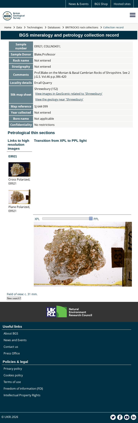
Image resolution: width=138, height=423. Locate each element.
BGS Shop (101, 4)
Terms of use (12, 382)
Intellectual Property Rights (22, 395)
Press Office (12, 353)
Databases (54, 27)
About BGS (11, 333)
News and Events (15, 340)
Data (19, 27)
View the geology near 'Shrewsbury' (59, 99)
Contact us (11, 347)
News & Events (79, 4)
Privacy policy (13, 369)
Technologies (35, 27)
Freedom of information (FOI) (23, 389)
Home (7, 27)
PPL (96, 219)
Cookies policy (13, 375)
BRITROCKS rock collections (81, 27)
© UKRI (9, 417)
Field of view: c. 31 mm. (22, 294)
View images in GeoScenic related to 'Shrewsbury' (68, 94)
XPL (37, 219)
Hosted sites (122, 4)
